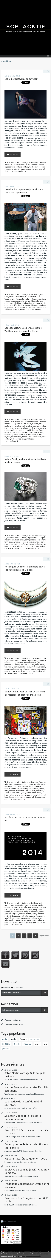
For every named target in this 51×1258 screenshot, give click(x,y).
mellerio (35, 424)
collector (7, 793)
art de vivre (14, 795)
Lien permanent (13, 162)
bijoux (31, 544)
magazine (27, 905)
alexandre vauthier (34, 437)
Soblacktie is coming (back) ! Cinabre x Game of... (26, 1171)
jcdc (15, 786)
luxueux (14, 671)
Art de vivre (35, 294)
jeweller (13, 428)
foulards (19, 167)
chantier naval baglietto (30, 301)
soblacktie (19, 905)
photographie (26, 169)
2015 (33, 791)
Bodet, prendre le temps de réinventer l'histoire (26, 1146)
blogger (27, 305)
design (28, 667)
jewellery (42, 544)
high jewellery (27, 426)
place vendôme (22, 428)
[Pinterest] (25, 955)
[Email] (5, 964)
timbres (7, 788)
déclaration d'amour (23, 791)
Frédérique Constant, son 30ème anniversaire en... (27, 1185)
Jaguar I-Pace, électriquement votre (25, 1158)
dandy (34, 914)
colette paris (41, 669)
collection (39, 791)
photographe (31, 922)
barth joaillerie (30, 540)
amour (41, 788)
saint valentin (33, 788)
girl (40, 916)
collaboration (27, 303)
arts (26, 916)
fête (18, 788)
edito (6, 920)
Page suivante (44, 936)
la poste (21, 786)
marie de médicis (10, 430)
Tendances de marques (21, 165)
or (25, 430)
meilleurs (23, 909)
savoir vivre (23, 795)
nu (33, 169)
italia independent (38, 299)
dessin (37, 797)
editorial (38, 918)
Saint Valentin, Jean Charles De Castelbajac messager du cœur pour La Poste (25, 693)
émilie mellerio (19, 434)
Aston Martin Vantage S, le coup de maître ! (24, 1074)
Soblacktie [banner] (25, 27)
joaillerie (36, 426)
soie (15, 169)
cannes (11, 542)
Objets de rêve (15, 422)
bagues (25, 671)
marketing (24, 788)
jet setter (10, 307)
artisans (36, 546)
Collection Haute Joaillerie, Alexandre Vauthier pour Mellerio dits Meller (23, 329)
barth (39, 540)
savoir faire (32, 795)
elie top (20, 662)
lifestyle (17, 305)
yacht (15, 309)
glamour (10, 544)
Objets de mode (20, 537)
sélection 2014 (37, 907)
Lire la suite (14, 154)
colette (33, 669)
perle (41, 432)
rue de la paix (34, 428)
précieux (43, 428)
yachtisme (21, 309)
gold (29, 430)
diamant (35, 430)
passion (12, 791)
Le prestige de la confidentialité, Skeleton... (23, 1103)
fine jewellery (16, 426)
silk (19, 169)
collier (36, 432)
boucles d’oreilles (35, 671)
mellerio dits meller (24, 424)
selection (12, 916)
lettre (6, 791)
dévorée (12, 167)
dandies (41, 914)
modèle (12, 920)
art (33, 797)
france (39, 434)
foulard (25, 167)
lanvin (42, 665)
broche (24, 432)
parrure (12, 432)
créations (31, 307)
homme (22, 914)
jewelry (7, 428)
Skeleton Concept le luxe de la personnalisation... (22, 1117)
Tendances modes (37, 165)
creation (39, 307)
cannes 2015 (18, 548)
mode (31, 167)
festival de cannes (21, 542)
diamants (20, 546)
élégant (28, 914)
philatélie (37, 786)
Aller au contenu (7, 2)
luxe (36, 169)
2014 (44, 907)
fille (37, 916)
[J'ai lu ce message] (48, 1252)
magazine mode (28, 918)
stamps (18, 793)
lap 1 (34, 303)
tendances (23, 307)
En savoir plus (17, 1256)
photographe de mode (17, 922)
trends (16, 307)
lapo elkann (26, 299)
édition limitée (25, 797)
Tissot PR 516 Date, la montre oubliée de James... (26, 1131)
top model (28, 920)
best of (6, 909)
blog (22, 305)
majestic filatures (15, 299)
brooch (30, 432)
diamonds (29, 546)
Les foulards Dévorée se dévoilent (21, 78)
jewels (36, 544)
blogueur (34, 305)
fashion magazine (14, 918)
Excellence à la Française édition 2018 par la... (26, 1199)
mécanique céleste (30, 662)
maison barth (9, 540)
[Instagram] (35, 955)
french (6, 795)
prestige (7, 671)
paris (11, 169)
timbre (13, 788)
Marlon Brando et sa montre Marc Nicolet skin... (26, 1088)
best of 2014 (14, 909)
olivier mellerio (31, 434)
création (37, 167)
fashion (18, 303)
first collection (25, 669)
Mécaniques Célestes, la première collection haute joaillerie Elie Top (24, 568)
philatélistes (28, 786)
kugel (20, 671)
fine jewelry (16, 665)
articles (29, 909)
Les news (34, 162)
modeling (19, 920)
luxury (41, 169)
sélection (27, 907)
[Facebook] (5, 955)
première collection (11, 669)
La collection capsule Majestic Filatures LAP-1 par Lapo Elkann (24, 191)
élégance (15, 914)
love (13, 793)
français (27, 912)
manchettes (12, 673)
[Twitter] (15, 955)
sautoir (18, 432)
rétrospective (18, 907)
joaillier (42, 426)
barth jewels (19, 540)
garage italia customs (12, 301)
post (6, 916)
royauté (7, 437)
